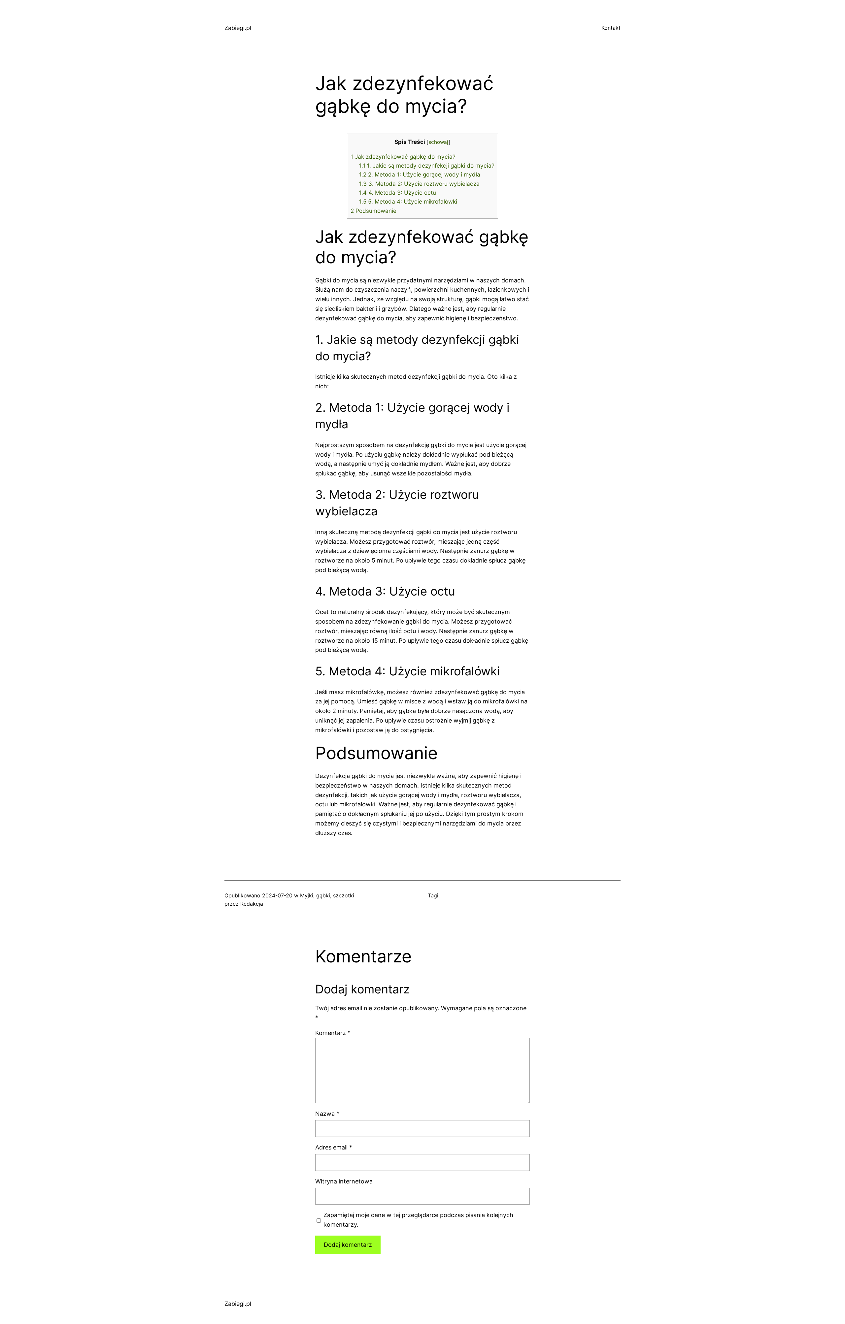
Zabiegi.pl (237, 27)
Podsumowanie (373, 210)
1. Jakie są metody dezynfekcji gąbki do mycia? (426, 165)
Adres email (333, 1147)
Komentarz (333, 1032)
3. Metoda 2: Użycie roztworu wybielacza (419, 183)
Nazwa (327, 1113)
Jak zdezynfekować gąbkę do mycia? (403, 156)
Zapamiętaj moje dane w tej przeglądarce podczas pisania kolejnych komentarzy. (418, 1219)
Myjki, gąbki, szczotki (327, 895)
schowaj (438, 142)
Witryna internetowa (344, 1181)
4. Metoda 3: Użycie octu (397, 192)
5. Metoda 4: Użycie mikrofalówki (408, 201)
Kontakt (611, 27)
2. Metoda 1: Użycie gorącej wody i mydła (419, 174)
